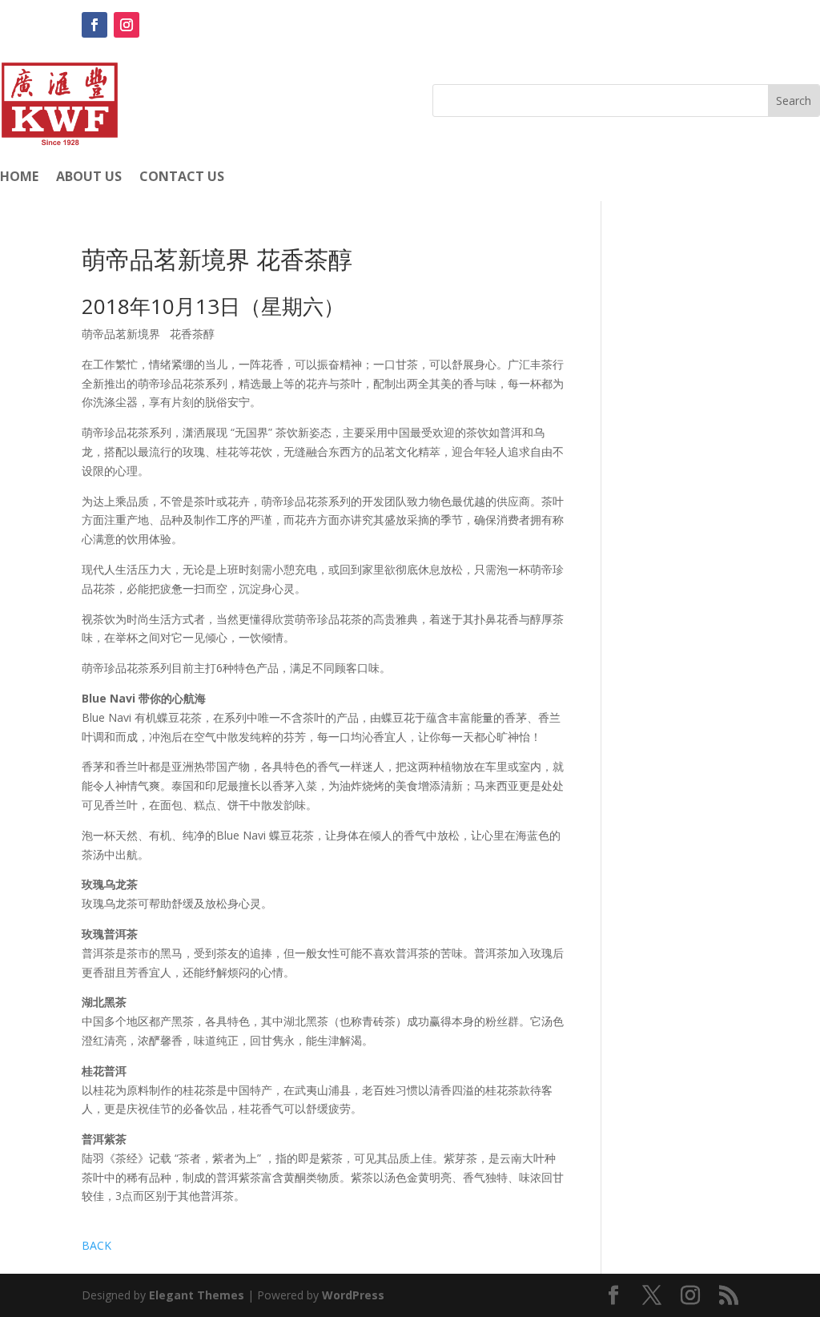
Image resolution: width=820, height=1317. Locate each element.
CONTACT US (181, 178)
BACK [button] (96, 1245)
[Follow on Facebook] (94, 25)
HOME (19, 178)
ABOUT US (89, 178)
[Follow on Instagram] (126, 25)
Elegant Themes (196, 1295)
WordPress (353, 1295)
